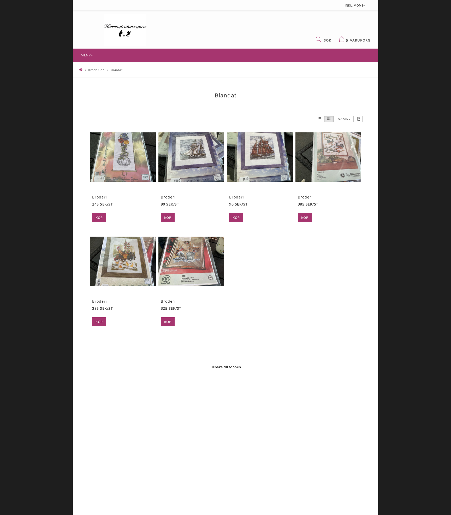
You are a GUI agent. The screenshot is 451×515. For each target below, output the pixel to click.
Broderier (96, 70)
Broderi (99, 197)
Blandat (116, 70)
